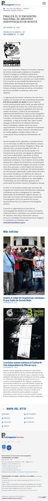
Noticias (26, 8)
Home (4, 8)
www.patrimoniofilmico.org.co (14, 222)
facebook (2, 442)
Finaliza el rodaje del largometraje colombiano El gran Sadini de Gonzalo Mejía (24, 299)
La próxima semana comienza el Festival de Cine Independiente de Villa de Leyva (22, 363)
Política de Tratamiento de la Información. (24, 490)
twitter (5, 442)
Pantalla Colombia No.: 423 (14, 33)
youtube (9, 442)
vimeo (12, 442)
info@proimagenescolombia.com (11, 466)
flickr (15, 442)
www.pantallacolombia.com (10, 468)
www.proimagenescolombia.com (11, 470)
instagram (19, 442)
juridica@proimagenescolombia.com (27, 472)
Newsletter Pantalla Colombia (13, 10)
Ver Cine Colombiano (14, 8)
